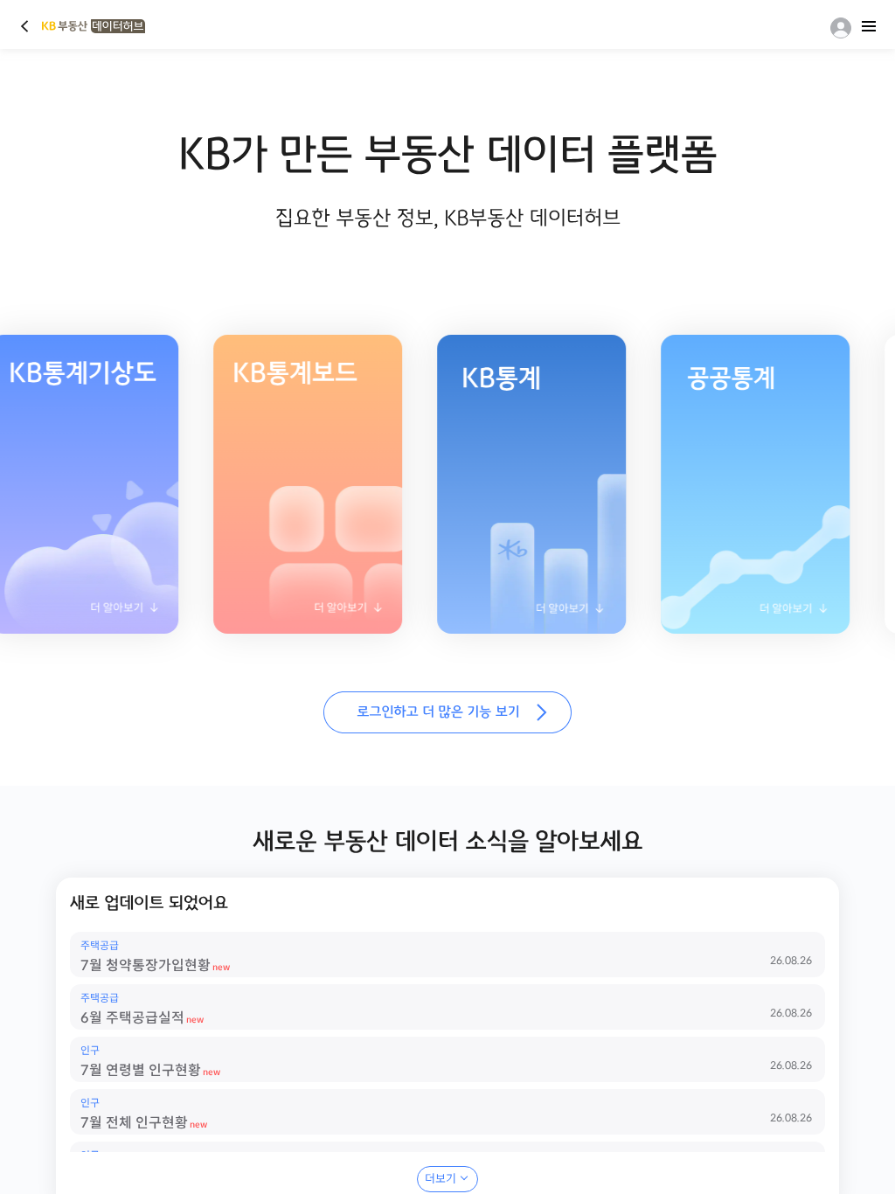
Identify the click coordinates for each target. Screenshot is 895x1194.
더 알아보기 (287, 613)
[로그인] (837, 28)
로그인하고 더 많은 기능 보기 (447, 712)
